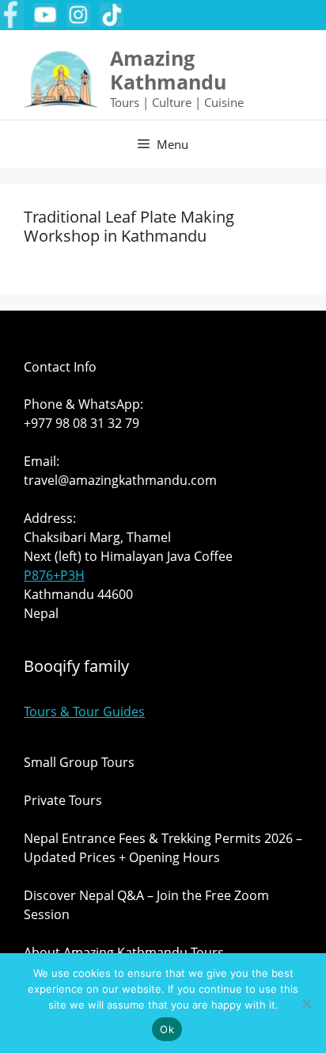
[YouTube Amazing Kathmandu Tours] (45, 15)
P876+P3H (54, 575)
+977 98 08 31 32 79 (81, 423)
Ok (167, 1029)
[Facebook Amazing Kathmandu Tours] (12, 15)
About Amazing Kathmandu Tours (124, 952)
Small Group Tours (79, 762)
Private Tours (63, 800)
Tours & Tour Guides (84, 711)
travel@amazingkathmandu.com (120, 480)
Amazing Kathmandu (168, 69)
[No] (306, 1003)
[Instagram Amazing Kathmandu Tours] (78, 15)
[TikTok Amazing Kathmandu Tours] (111, 15)
